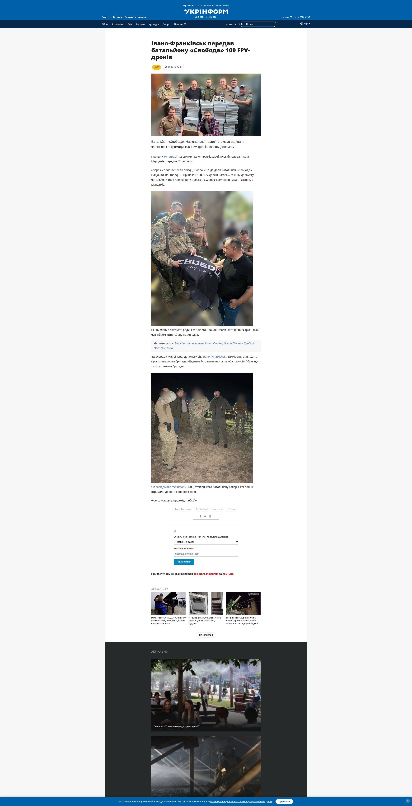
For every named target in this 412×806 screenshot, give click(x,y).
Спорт (166, 24)
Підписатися (184, 561)
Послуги (106, 17)
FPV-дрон (231, 509)
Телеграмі (171, 156)
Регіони (140, 24)
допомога (217, 509)
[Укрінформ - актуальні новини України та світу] (206, 11)
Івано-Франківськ (183, 509)
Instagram (212, 573)
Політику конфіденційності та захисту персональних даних (241, 801)
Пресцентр (130, 17)
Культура (154, 24)
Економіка (118, 24)
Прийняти (284, 801)
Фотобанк (117, 17)
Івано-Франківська (214, 356)
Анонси (142, 17)
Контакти (231, 24)
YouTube (227, 573)
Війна (105, 24)
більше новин (206, 635)
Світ (129, 24)
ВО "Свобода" (202, 509)
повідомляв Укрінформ (170, 487)
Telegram (199, 573)
